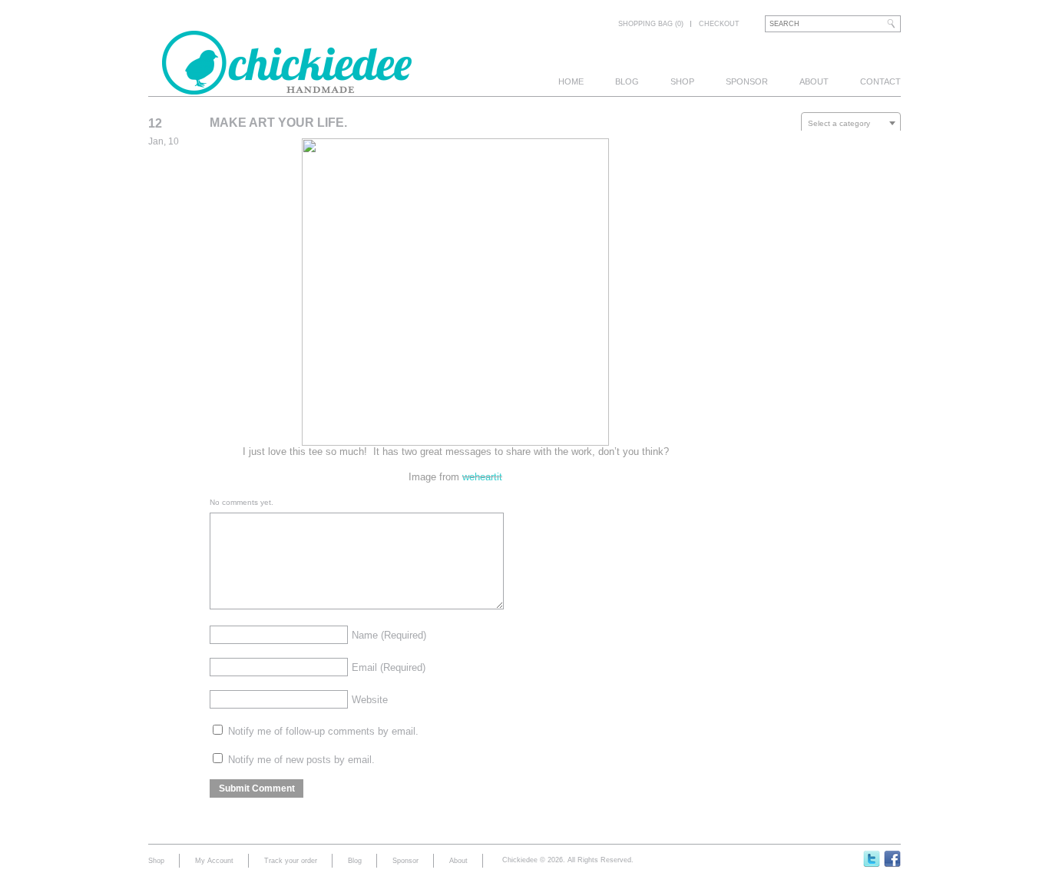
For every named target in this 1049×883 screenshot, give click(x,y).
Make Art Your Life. (278, 122)
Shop (682, 81)
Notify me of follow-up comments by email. (323, 731)
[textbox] (851, 123)
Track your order (290, 861)
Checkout (719, 24)
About (814, 81)
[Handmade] (287, 86)
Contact (880, 81)
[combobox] (851, 123)
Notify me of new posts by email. (301, 759)
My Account (214, 861)
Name (389, 635)
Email (388, 667)
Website (370, 699)
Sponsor (747, 81)
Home (571, 81)
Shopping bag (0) (650, 24)
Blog (627, 81)
